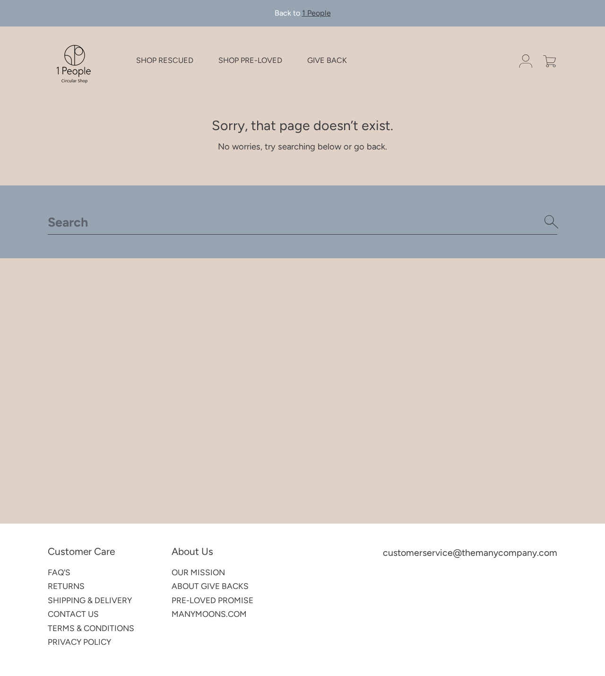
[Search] (551, 221)
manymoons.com (209, 614)
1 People (316, 13)
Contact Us (73, 614)
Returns (66, 586)
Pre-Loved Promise (212, 600)
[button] (549, 61)
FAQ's (59, 572)
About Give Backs (210, 586)
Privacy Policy (79, 642)
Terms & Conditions (91, 628)
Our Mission (198, 572)
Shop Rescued (164, 60)
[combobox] (302, 222)
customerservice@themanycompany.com (470, 552)
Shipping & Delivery (90, 600)
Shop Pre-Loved (250, 60)
